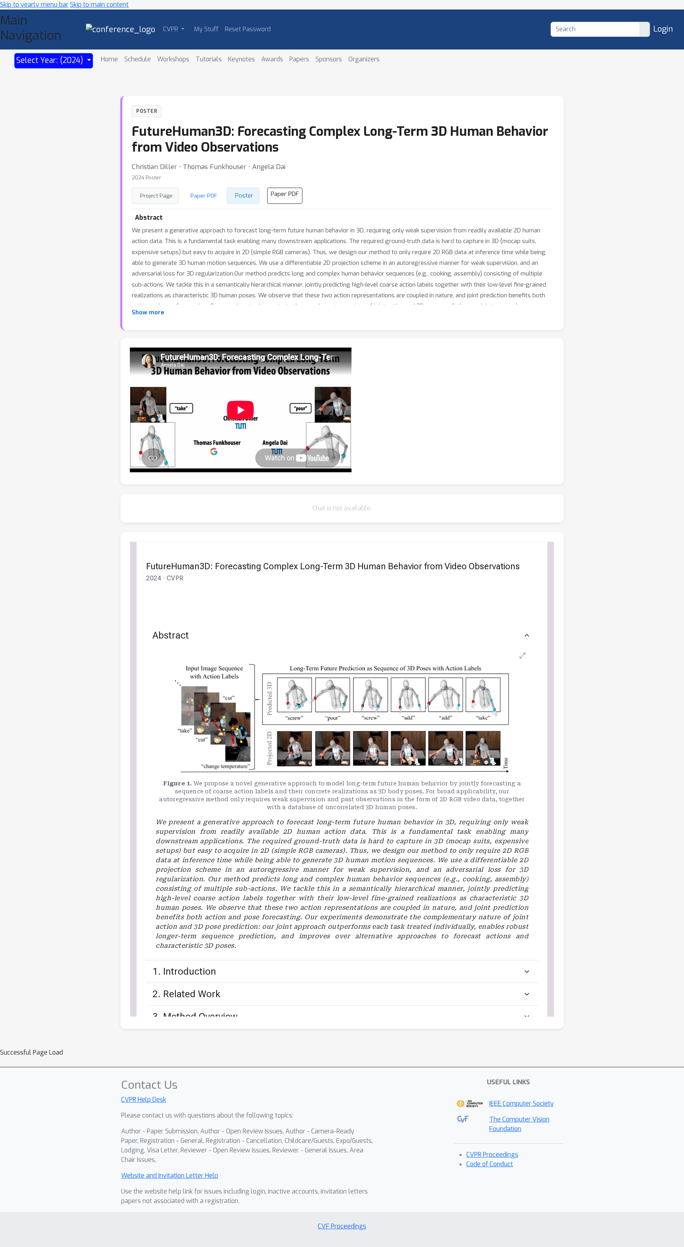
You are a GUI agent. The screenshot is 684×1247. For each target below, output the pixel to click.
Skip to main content (99, 4)
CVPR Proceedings (492, 1154)
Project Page (156, 195)
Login (663, 29)
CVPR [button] (171, 29)
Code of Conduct (489, 1164)
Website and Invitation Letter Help (169, 1175)
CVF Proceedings (342, 1226)
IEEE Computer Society (521, 1103)
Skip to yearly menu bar (34, 4)
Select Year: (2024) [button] (50, 60)
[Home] (120, 29)
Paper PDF (203, 195)
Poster (244, 196)
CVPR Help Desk (143, 1099)
